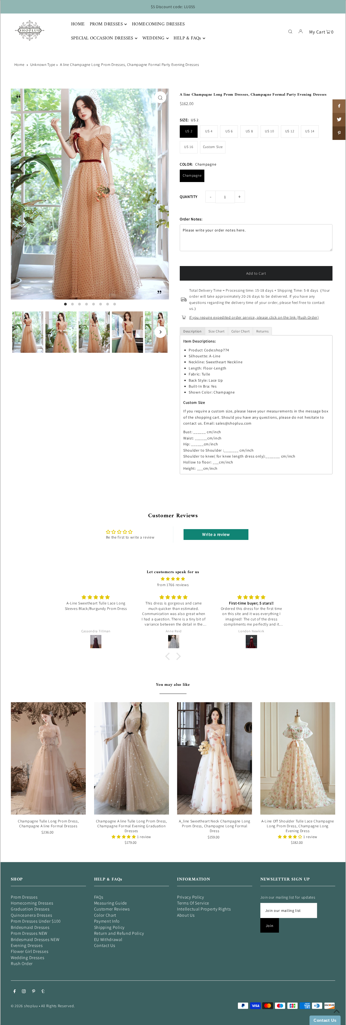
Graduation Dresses (30, 909)
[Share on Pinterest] (339, 133)
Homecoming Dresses (32, 903)
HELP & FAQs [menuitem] (187, 38)
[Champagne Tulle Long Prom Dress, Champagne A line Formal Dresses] (48, 758)
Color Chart (105, 915)
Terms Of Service (193, 903)
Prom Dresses (24, 897)
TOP (336, 1017)
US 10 (269, 131)
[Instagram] (24, 992)
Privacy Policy (190, 897)
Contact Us (104, 945)
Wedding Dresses (28, 957)
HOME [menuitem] (78, 24)
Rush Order (22, 963)
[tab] (192, 331)
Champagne (192, 175)
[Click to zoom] (160, 97)
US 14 (309, 131)
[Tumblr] (43, 992)
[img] (173, 579)
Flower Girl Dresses (29, 951)
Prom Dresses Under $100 (36, 921)
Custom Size (213, 146)
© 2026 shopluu (24, 1005)
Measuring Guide (110, 903)
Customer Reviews (112, 909)
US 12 (289, 131)
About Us (186, 915)
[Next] (160, 332)
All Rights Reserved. (58, 1005)
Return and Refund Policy (119, 933)
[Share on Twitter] (339, 119)
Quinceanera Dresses (31, 915)
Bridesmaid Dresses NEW (35, 939)
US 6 (229, 131)
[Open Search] (290, 31)
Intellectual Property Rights (204, 909)
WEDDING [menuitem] (153, 38)
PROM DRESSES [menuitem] (106, 24)
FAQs (99, 897)
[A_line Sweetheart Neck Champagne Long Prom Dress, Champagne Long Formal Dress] (214, 758)
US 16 (188, 146)
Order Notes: (191, 219)
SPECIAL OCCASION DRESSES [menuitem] (102, 38)
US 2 (188, 131)
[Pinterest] (33, 992)
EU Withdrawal (108, 939)
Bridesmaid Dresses (30, 927)
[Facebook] (15, 992)
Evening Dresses (27, 945)
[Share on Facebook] (339, 106)
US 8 (249, 131)
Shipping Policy (109, 927)
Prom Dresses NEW (29, 933)
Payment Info (107, 921)
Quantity (189, 196)
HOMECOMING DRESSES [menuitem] (158, 24)
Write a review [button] (216, 534)
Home (19, 64)
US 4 (208, 131)
